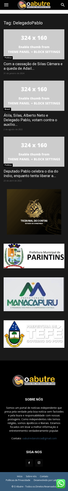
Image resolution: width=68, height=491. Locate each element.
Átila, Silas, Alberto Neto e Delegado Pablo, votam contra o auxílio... (30, 120)
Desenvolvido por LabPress (48, 480)
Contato (44, 476)
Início (19, 476)
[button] (6, 5)
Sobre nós (31, 476)
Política (8, 57)
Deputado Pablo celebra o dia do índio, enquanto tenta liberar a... (31, 173)
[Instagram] (39, 463)
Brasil (7, 109)
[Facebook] (29, 463)
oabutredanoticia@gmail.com (39, 438)
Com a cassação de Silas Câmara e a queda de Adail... (33, 66)
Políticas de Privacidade (18, 480)
